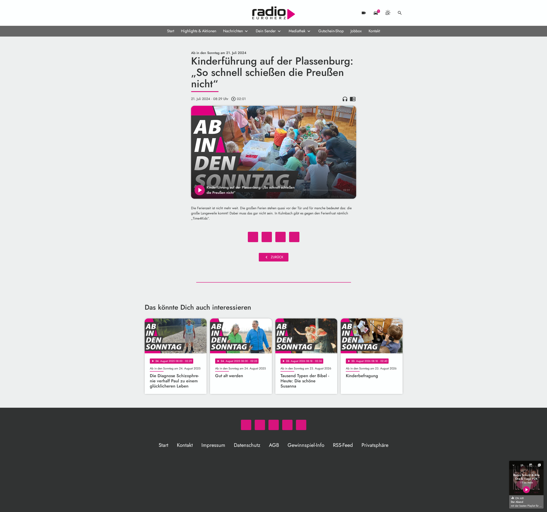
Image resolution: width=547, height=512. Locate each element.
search (399, 12)
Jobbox (356, 31)
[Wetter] (387, 12)
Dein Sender (266, 31)
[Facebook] (157, 13)
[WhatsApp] (149, 13)
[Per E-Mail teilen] (294, 237)
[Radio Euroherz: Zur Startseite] (273, 13)
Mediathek (297, 31)
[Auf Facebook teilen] (253, 237)
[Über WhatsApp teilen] (280, 237)
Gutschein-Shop (331, 31)
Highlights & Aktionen (198, 31)
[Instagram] (166, 13)
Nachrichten (233, 31)
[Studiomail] (174, 13)
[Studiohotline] (183, 13)
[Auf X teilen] (267, 237)
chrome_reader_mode (353, 99)
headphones (345, 99)
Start (170, 31)
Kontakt (374, 31)
